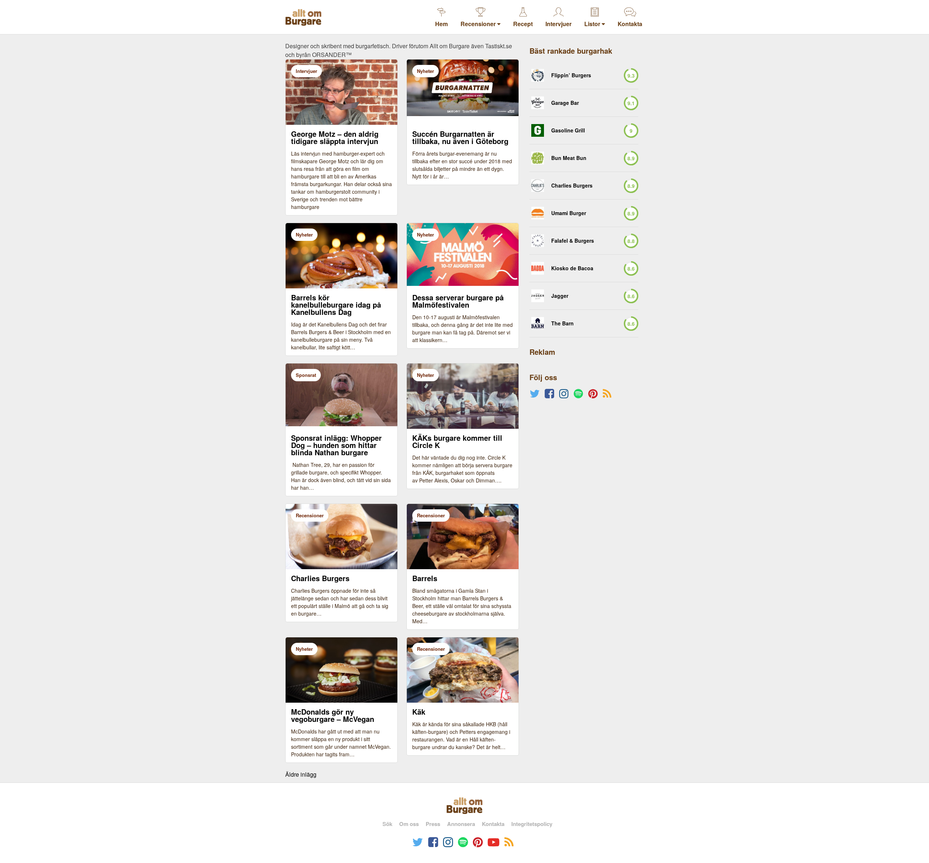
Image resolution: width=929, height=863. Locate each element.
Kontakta (630, 24)
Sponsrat (306, 374)
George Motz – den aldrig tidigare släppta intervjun (334, 137)
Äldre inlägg (300, 774)
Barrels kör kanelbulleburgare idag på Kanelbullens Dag (336, 305)
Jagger (559, 296)
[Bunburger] (537, 158)
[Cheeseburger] (537, 130)
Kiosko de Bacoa (572, 268)
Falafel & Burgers (572, 241)
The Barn (562, 323)
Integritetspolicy (531, 824)
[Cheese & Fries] (537, 102)
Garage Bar (565, 103)
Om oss (409, 824)
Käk (418, 711)
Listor (593, 24)
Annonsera (461, 824)
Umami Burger (568, 213)
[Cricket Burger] (537, 75)
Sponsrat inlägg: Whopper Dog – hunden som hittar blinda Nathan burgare (336, 445)
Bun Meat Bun (568, 158)
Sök (387, 824)
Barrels (424, 578)
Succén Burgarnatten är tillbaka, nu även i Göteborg (460, 137)
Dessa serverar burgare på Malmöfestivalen (458, 301)
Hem (441, 24)
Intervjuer (558, 24)
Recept (523, 24)
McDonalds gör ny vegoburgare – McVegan (332, 715)
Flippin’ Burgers (571, 75)
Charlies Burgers (320, 578)
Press (433, 824)
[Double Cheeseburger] (537, 185)
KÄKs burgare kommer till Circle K (457, 441)
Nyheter (425, 70)
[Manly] (537, 213)
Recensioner (479, 24)
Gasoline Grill (568, 130)
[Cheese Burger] (537, 240)
